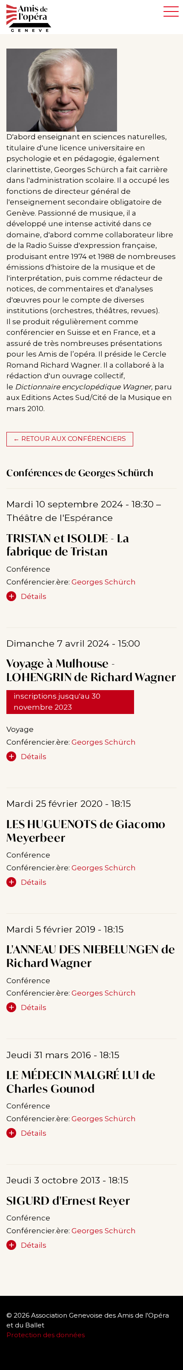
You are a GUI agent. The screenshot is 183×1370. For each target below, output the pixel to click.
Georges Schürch (103, 582)
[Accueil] (33, 18)
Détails (33, 596)
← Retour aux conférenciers (69, 439)
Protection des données (46, 1335)
